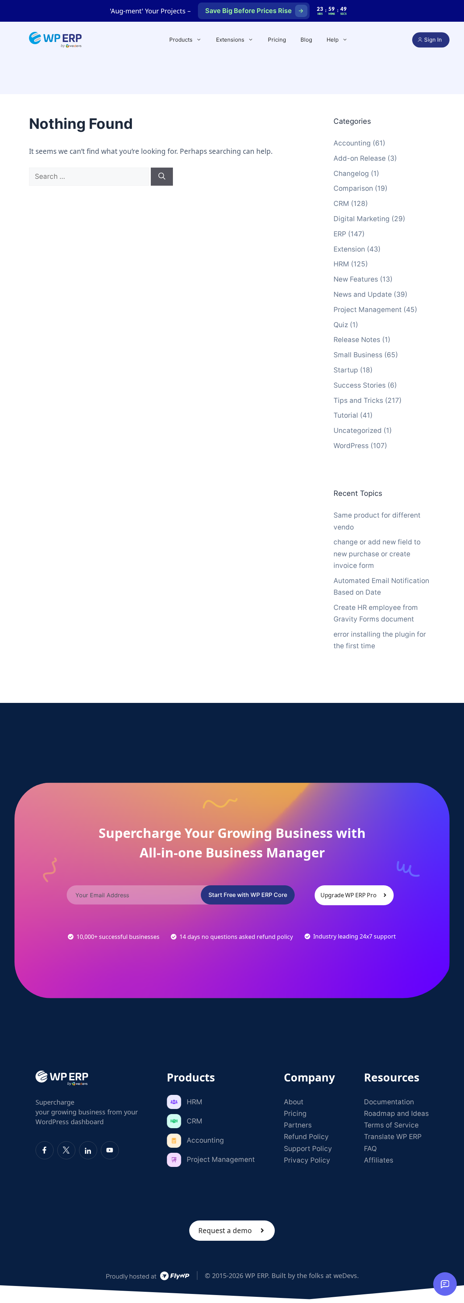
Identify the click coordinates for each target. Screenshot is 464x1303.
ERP (340, 234)
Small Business (358, 355)
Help (333, 39)
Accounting (352, 143)
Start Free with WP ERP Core (247, 894)
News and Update (363, 294)
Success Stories (360, 385)
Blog (306, 39)
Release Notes (357, 340)
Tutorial (346, 415)
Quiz (341, 325)
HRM (341, 264)
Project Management (368, 309)
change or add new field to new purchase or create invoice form (377, 554)
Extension (349, 249)
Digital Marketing (362, 219)
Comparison (353, 188)
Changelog (351, 173)
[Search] (162, 177)
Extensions (230, 39)
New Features (356, 279)
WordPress (351, 446)
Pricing (277, 39)
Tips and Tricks (358, 400)
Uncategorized (358, 430)
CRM (341, 203)
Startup (346, 370)
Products (180, 39)
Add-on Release (360, 158)
